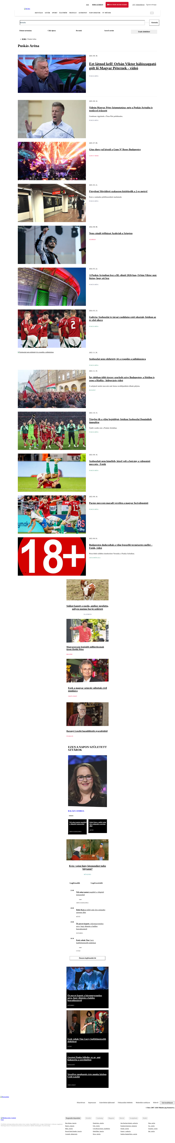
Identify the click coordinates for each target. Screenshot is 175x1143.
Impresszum (92, 1102)
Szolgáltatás (133, 1118)
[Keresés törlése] (147, 22)
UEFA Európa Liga (94, 557)
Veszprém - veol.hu (152, 1128)
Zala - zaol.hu (151, 1131)
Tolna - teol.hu (151, 1123)
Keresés (155, 22)
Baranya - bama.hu (69, 1126)
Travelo (73, 13)
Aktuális (39, 13)
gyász (78, 951)
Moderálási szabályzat (143, 1102)
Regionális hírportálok (73, 1118)
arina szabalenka (75, 831)
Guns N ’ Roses (94, 156)
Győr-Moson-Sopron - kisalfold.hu (101, 1128)
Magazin (111, 1118)
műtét (91, 830)
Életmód (63, 13)
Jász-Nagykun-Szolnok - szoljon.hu (129, 1123)
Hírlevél (155, 1102)
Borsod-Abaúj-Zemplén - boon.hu (73, 1131)
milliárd (69, 654)
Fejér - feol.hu (96, 1126)
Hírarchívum (81, 1102)
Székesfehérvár (138, 4)
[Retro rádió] (110, 6)
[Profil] (156, 13)
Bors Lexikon (97, 4)
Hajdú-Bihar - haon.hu (98, 1131)
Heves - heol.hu (96, 1134)
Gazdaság (100, 1118)
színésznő (71, 815)
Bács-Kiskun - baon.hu (70, 1123)
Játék (87, 4)
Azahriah (92, 239)
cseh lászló (71, 1085)
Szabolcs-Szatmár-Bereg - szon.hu (129, 1134)
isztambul (79, 933)
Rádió (145, 1118)
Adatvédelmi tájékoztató (107, 1102)
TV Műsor (106, 13)
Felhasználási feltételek (125, 1102)
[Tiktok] (162, 1097)
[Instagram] (167, 1097)
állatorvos (88, 614)
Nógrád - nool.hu (125, 1128)
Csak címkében (144, 32)
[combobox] (30, 31)
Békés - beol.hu (69, 1128)
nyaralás (69, 736)
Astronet (83, 13)
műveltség (87, 874)
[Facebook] (172, 1097)
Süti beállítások (167, 1103)
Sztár (47, 13)
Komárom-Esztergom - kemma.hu (129, 1126)
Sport (54, 13)
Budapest (92, 390)
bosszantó (71, 1065)
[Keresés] (152, 13)
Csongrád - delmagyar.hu (71, 1134)
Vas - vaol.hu (151, 1126)
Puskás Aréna (93, 76)
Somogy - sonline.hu (126, 1131)
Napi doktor (94, 13)
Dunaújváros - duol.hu (98, 1123)
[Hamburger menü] (19, 13)
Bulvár (122, 1118)
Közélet (88, 1118)
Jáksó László (72, 696)
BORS (24, 39)
